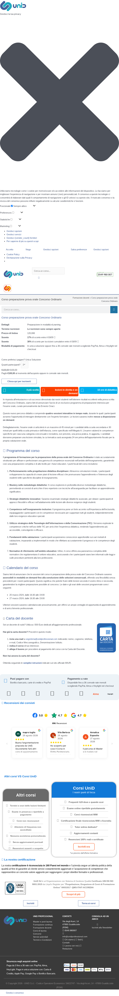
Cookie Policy (13, 254)
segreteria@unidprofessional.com (41, 639)
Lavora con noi (71, 945)
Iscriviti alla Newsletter (102, 927)
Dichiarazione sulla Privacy (19, 257)
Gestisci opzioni (14, 231)
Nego (28, 249)
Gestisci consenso (15, 993)
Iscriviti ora (84, 846)
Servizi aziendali (40, 937)
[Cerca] (114, 309)
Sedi (79, 939)
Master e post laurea (42, 921)
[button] (59, 102)
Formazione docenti (81, 298)
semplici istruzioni (32, 663)
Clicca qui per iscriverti (19, 381)
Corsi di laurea (39, 931)
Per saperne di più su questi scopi (22, 241)
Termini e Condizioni (42, 940)
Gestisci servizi (14, 234)
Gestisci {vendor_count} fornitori (22, 238)
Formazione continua (43, 924)
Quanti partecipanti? (10, 364)
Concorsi (37, 934)
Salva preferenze (79, 249)
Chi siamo (69, 939)
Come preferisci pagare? (13, 359)
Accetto (9, 249)
